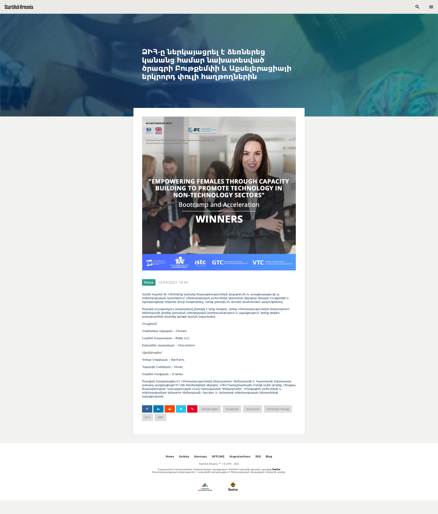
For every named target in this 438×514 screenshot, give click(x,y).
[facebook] (147, 409)
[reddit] (170, 409)
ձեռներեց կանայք (278, 408)
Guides (184, 456)
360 (258, 456)
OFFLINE (218, 456)
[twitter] (181, 409)
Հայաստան (252, 408)
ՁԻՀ (147, 417)
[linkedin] (158, 409)
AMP (160, 417)
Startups (200, 456)
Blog (269, 456)
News (148, 282)
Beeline (276, 469)
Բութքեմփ (232, 408)
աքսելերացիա (209, 408)
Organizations (239, 456)
